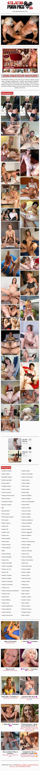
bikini (3, 550)
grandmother (5, 511)
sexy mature (25, 603)
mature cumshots (7, 584)
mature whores (26, 578)
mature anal (5, 532)
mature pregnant (26, 523)
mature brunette (6, 563)
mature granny (6, 612)
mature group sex (7, 615)
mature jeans (25, 480)
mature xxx (24, 584)
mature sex (25, 538)
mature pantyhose (27, 520)
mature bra (5, 560)
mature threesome (27, 560)
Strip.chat (24, 443)
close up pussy (6, 492)
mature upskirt (25, 569)
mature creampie (6, 581)
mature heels (25, 471)
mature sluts (25, 547)
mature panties (26, 517)
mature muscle (26, 511)
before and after (6, 480)
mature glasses (6, 609)
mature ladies (25, 483)
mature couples (6, 578)
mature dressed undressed (9, 590)
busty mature (5, 483)
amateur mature (6, 471)
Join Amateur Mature (20, 75)
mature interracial (26, 477)
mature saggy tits (26, 532)
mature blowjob (6, 557)
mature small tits (26, 550)
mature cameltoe (6, 566)
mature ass (5, 535)
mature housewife (27, 474)
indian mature (5, 523)
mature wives (25, 581)
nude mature (25, 590)
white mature (25, 615)
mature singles (26, 544)
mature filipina (5, 600)
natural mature (26, 587)
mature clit (4, 572)
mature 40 (4, 529)
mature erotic (5, 593)
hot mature (5, 520)
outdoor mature (26, 597)
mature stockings (26, 557)
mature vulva (25, 575)
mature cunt (5, 587)
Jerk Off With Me (24, 440)
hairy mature (5, 514)
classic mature (6, 489)
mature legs (25, 492)
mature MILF (25, 504)
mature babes (5, 538)
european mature (7, 501)
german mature (6, 504)
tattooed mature (26, 609)
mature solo (25, 554)
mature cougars (6, 575)
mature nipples (26, 514)
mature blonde (6, 554)
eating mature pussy (7, 495)
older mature (25, 593)
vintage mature (26, 612)
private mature (26, 600)
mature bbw (5, 541)
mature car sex (6, 569)
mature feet (5, 597)
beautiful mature (6, 477)
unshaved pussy (26, 566)
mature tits (24, 563)
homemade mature (7, 517)
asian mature (5, 474)
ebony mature (5, 498)
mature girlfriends (7, 606)
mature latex (25, 486)
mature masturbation (27, 501)
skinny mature (25, 606)
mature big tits (6, 547)
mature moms (25, 507)
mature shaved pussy (28, 541)
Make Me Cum (25, 452)
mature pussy (25, 526)
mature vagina (25, 572)
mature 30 (4, 526)
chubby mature (6, 486)
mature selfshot (26, 535)
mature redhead (26, 529)
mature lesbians (26, 495)
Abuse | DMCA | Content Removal (28, 764)
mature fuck (5, 603)
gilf (2, 507)
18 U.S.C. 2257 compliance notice (20, 766)
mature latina (25, 489)
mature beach (5, 544)
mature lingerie (26, 498)
